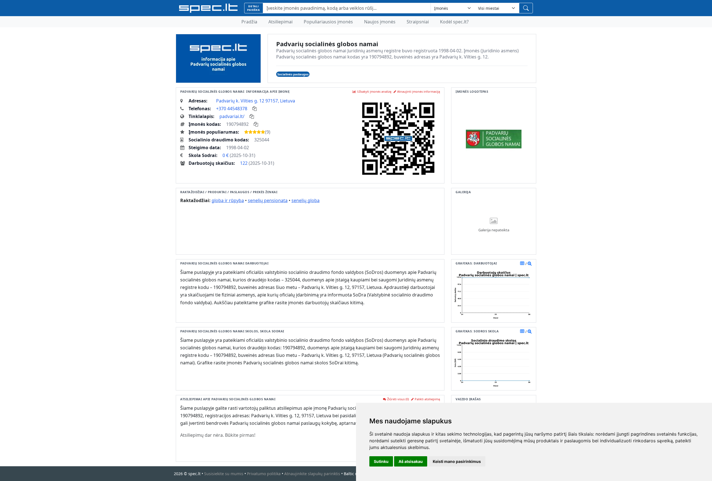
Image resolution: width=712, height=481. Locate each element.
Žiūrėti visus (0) (398, 399)
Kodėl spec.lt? (454, 22)
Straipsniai (418, 22)
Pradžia (249, 22)
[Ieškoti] (526, 8)
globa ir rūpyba (228, 200)
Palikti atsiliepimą (427, 399)
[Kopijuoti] (254, 108)
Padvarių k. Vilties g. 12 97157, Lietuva (255, 101)
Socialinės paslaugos (292, 74)
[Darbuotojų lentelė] (522, 263)
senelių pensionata (268, 200)
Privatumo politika (264, 473)
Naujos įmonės (379, 22)
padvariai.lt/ (231, 116)
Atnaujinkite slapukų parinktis (312, 473)
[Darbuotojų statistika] (530, 263)
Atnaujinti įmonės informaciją (418, 91)
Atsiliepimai (280, 22)
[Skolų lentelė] (522, 331)
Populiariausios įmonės (328, 22)
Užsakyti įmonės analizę (374, 91)
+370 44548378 (231, 108)
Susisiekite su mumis (223, 473)
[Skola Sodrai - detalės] (530, 331)
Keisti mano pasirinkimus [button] (457, 461)
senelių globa (305, 200)
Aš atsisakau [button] (411, 461)
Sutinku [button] (381, 461)
